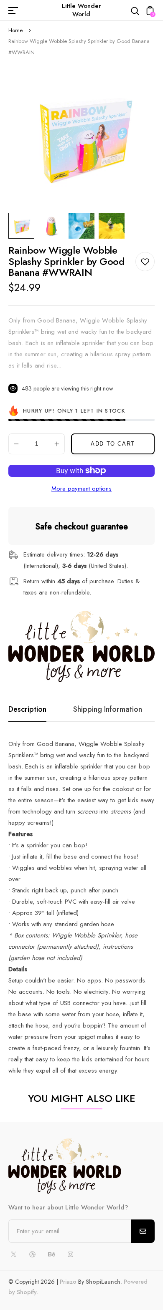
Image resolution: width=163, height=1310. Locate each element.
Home (15, 30)
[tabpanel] (23, 226)
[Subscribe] (143, 1231)
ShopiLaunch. (104, 1281)
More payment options (81, 488)
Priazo (68, 1281)
